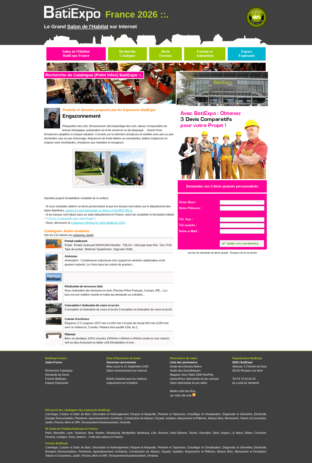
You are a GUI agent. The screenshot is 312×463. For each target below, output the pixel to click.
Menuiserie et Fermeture (250, 451)
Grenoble (205, 432)
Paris (48, 432)
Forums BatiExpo (55, 378)
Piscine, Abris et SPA (67, 422)
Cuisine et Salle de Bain (75, 414)
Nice (91, 432)
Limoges (61, 437)
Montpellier (128, 432)
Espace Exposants (56, 383)
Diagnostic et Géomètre (237, 414)
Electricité (260, 414)
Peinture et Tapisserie (171, 414)
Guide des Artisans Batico (186, 366)
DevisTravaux (165, 53)
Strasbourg (113, 432)
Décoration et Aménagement (111, 414)
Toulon (193, 432)
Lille (153, 432)
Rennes (163, 432)
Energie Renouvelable (59, 418)
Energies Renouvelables (61, 451)
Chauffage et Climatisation (204, 414)
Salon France (53, 362)
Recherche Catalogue (59, 370)
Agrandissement (99, 418)
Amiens (81, 437)
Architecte (116, 418)
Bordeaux (143, 432)
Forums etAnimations (205, 53)
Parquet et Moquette (143, 414)
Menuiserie (232, 418)
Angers (225, 432)
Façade (159, 418)
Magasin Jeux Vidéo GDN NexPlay (191, 374)
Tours (72, 437)
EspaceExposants (247, 53)
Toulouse (80, 432)
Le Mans (237, 432)
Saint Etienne (178, 432)
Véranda (125, 422)
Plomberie (81, 418)
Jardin (49, 422)
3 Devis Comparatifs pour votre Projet (70, 218)
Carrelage (51, 414)
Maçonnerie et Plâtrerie (191, 418)
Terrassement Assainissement (99, 422)
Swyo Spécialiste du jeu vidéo (188, 383)
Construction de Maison (138, 418)
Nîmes (249, 432)
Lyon (70, 432)
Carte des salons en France (106, 437)
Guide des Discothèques (185, 370)
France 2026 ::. (136, 14)
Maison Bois (215, 418)
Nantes (99, 432)
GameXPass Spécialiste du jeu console (194, 378)
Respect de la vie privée (243, 252)
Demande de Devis (57, 374)
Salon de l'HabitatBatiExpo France (76, 53)
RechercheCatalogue (127, 53)
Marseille (59, 432)
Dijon (216, 432)
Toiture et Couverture (253, 418)
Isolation (171, 418)
